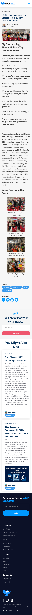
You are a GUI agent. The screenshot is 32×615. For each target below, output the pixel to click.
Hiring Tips (10, 415)
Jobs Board (6, 547)
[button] (29, 3)
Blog (4, 571)
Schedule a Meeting (9, 535)
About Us (6, 558)
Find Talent (6, 529)
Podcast (5, 567)
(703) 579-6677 (7, 579)
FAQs (4, 561)
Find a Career (7, 544)
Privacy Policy (13, 610)
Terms (5, 610)
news (26, 287)
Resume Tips (16, 287)
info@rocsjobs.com (9, 582)
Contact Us (6, 564)
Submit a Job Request (10, 532)
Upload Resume (8, 550)
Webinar (6, 287)
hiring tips (7, 290)
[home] (8, 3)
